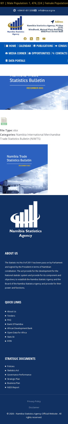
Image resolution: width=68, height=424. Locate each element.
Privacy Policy (34, 401)
